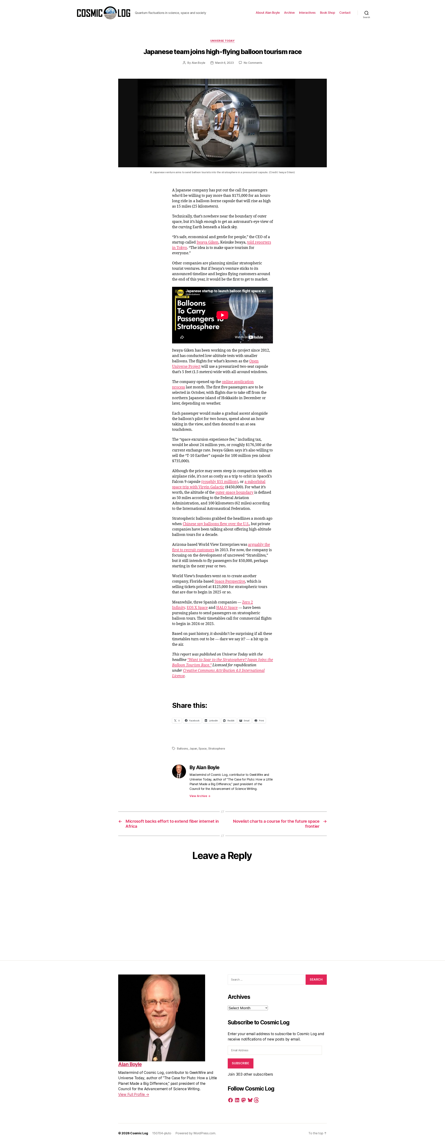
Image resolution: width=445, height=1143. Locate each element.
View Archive (199, 796)
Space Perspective (230, 581)
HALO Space (227, 607)
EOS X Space (197, 607)
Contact (345, 12)
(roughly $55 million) (219, 481)
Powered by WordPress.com (195, 1133)
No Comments (253, 62)
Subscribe (240, 1063)
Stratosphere (216, 748)
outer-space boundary (234, 492)
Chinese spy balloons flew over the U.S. (216, 524)
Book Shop (327, 12)
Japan (193, 748)
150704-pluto (161, 1133)
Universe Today (222, 40)
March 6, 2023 (224, 62)
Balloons (182, 748)
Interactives (307, 12)
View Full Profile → (133, 1094)
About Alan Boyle (268, 12)
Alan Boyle (198, 62)
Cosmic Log (139, 1133)
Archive (289, 12)
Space (203, 748)
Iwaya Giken (208, 242)
